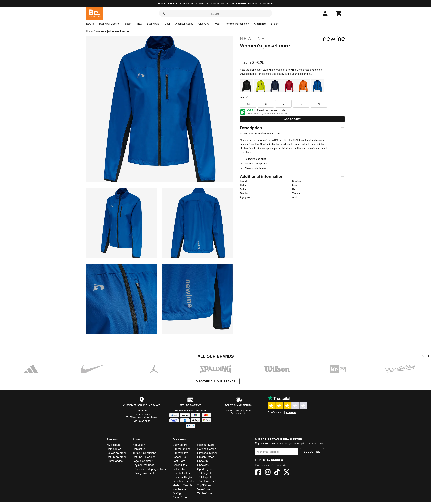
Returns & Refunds (144, 457)
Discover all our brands (215, 381)
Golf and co (179, 469)
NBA (139, 23)
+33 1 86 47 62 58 (142, 421)
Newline (252, 38)
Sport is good (205, 469)
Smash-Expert (205, 457)
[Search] (163, 13)
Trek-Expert (204, 477)
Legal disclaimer (142, 461)
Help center (114, 449)
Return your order (239, 413)
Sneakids (203, 465)
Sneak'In (202, 461)
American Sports (184, 23)
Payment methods (143, 465)
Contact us (142, 410)
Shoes (128, 23)
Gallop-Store (180, 465)
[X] (286, 472)
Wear (217, 23)
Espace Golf (180, 457)
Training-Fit (204, 473)
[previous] (423, 356)
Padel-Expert (180, 497)
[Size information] (247, 97)
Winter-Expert (205, 493)
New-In (90, 23)
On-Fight (178, 493)
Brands (275, 23)
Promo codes (115, 461)
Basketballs (153, 23)
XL (319, 103)
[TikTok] (277, 472)
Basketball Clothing (109, 23)
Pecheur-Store (205, 445)
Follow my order (116, 453)
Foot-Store (179, 461)
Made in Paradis (182, 485)
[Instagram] (267, 472)
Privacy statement (143, 473)
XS (248, 103)
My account (113, 445)
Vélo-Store (203, 489)
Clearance (260, 23)
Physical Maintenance (237, 23)
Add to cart (292, 119)
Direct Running (182, 449)
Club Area (203, 23)
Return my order (116, 457)
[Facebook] (258, 472)
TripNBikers (204, 485)
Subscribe (312, 452)
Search (215, 13)
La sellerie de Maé (184, 481)
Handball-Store (182, 473)
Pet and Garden (206, 449)
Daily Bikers (180, 445)
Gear (167, 23)
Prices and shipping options (149, 469)
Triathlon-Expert (206, 481)
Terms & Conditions (144, 453)
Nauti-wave (179, 489)
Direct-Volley (180, 453)
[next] (428, 356)
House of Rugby (182, 477)
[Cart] (338, 13)
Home (89, 31)
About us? (139, 445)
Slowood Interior (207, 453)
